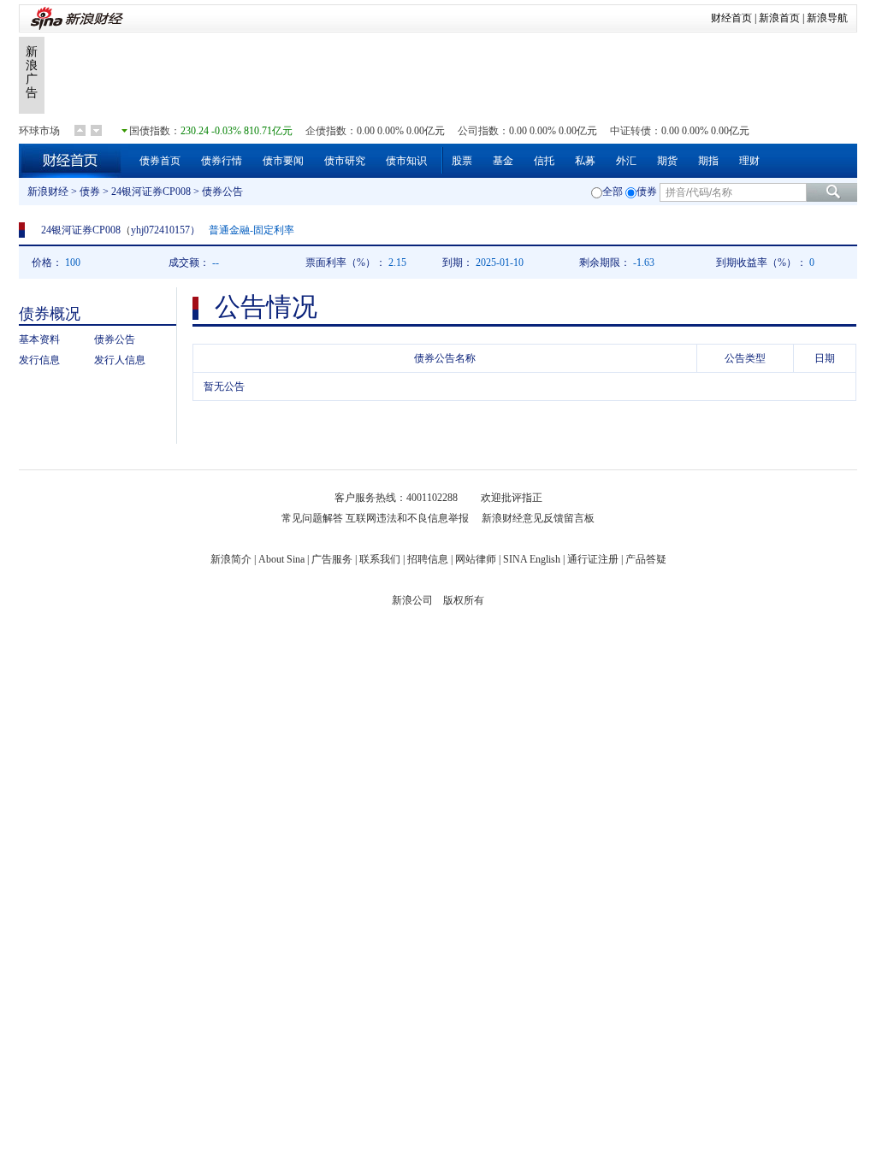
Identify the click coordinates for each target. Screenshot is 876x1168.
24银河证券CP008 (151, 192)
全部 (612, 192)
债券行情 (221, 161)
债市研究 (344, 161)
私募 (585, 161)
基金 (503, 161)
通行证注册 (593, 559)
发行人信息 (119, 360)
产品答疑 (645, 559)
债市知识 (406, 161)
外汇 (626, 161)
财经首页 (731, 18)
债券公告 (114, 339)
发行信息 (39, 360)
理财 (749, 161)
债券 (90, 192)
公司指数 (478, 131)
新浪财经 (47, 192)
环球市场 (39, 131)
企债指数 (325, 131)
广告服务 (331, 559)
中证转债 (630, 131)
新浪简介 (231, 559)
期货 (667, 161)
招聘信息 (427, 559)
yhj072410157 (160, 230)
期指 (708, 161)
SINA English (531, 559)
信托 (544, 161)
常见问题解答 (312, 518)
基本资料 (39, 339)
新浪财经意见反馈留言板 (538, 518)
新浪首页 (779, 18)
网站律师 (475, 559)
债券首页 (160, 161)
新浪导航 (827, 18)
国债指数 (149, 131)
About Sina (281, 559)
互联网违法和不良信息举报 (407, 518)
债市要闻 (283, 161)
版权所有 (463, 600)
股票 (462, 161)
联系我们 (379, 559)
